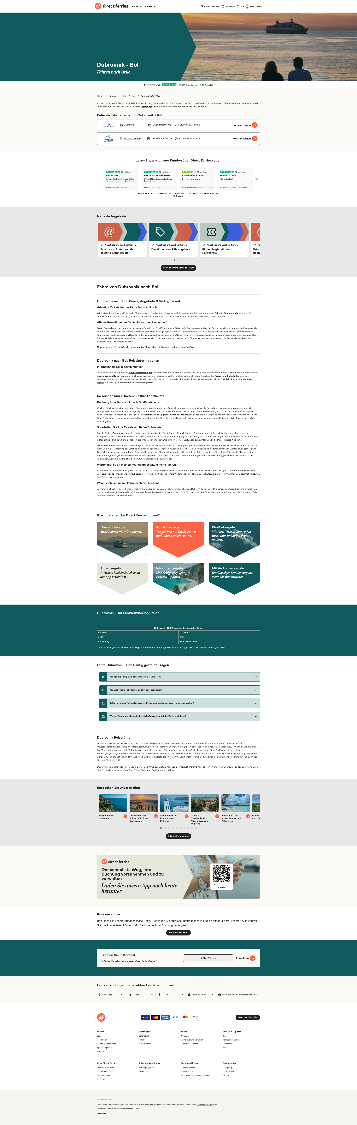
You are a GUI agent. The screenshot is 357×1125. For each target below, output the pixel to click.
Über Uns (101, 1079)
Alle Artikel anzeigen (178, 836)
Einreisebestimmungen (140, 373)
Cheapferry (227, 1067)
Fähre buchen (103, 1051)
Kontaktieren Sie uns (232, 1040)
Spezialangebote (104, 1047)
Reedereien (102, 1040)
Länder (100, 1036)
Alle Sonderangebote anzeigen (178, 268)
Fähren (226, 1075)
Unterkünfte (144, 1036)
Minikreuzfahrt (145, 1044)
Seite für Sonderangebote (228, 313)
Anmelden (185, 1036)
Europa (112, 96)
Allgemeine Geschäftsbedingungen (196, 1075)
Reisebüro (143, 1071)
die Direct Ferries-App (224, 440)
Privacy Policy (187, 1071)
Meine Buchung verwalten (192, 1040)
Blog (224, 1036)
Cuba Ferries (228, 1071)
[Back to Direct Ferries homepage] (111, 6)
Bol (133, 96)
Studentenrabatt (104, 1075)
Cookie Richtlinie (188, 1067)
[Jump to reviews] (178, 84)
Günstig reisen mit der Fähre (135, 347)
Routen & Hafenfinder (106, 1044)
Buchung (117, 433)
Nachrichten (102, 1071)
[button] (179, 677)
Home (100, 96)
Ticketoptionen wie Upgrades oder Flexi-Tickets (163, 415)
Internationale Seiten (106, 1067)
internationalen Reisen (108, 376)
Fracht (141, 1040)
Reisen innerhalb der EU (227, 376)
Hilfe (224, 1047)
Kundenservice (229, 1044)
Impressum (101, 1114)
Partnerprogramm (146, 1067)
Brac (124, 96)
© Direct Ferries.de (104, 1100)
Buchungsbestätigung (190, 1044)
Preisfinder (146, 107)
